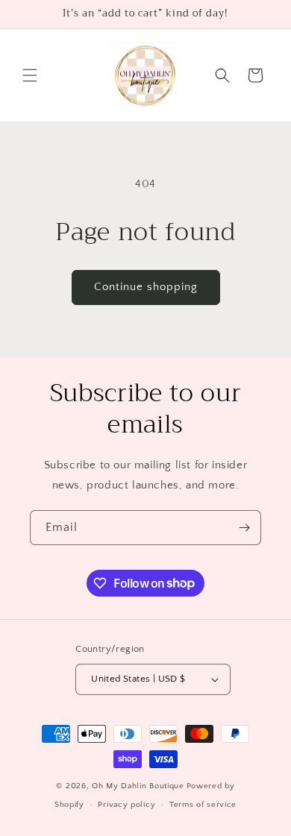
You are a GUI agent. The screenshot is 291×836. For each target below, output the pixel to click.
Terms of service (203, 804)
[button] (29, 75)
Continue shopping (146, 286)
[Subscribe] (244, 527)
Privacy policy (126, 804)
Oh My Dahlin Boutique (138, 786)
